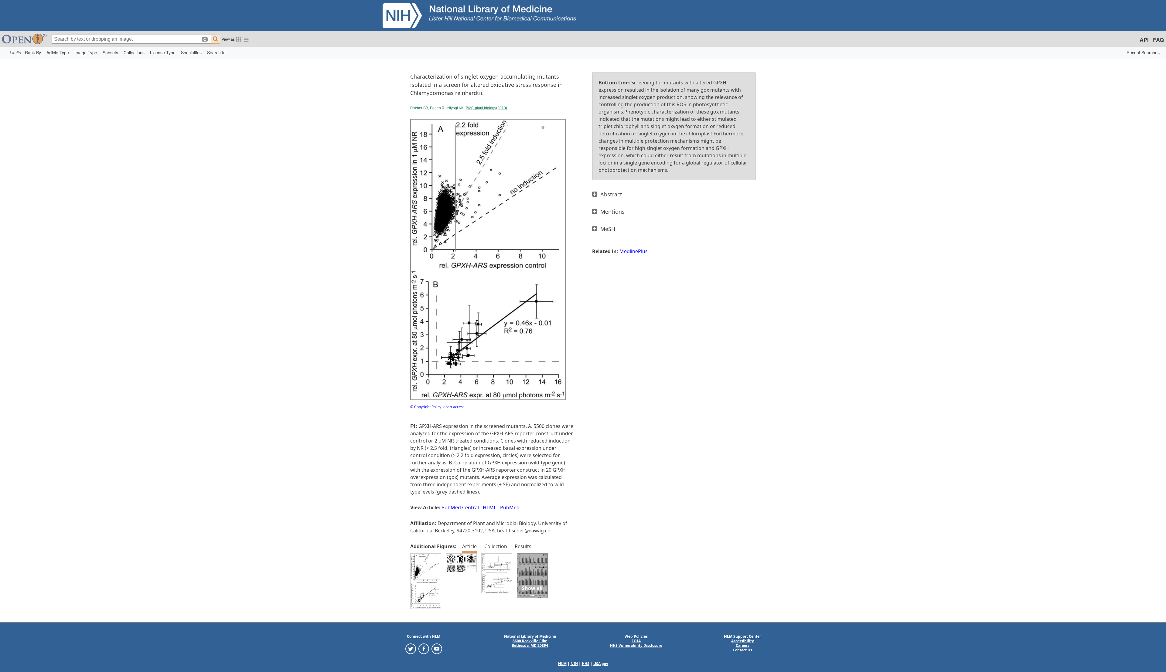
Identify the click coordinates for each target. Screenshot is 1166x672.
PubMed (510, 507)
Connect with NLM (423, 636)
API (1144, 40)
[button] (33, 52)
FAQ (1158, 40)
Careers (742, 645)
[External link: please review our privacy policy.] (410, 648)
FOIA (636, 640)
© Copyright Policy (425, 406)
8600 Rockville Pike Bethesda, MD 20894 (530, 643)
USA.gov (600, 663)
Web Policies (636, 636)
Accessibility (742, 640)
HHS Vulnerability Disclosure (636, 645)
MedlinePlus (633, 251)
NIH (574, 663)
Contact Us (742, 650)
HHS (585, 663)
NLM (562, 663)
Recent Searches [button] (1143, 52)
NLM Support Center (742, 636)
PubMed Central (460, 507)
